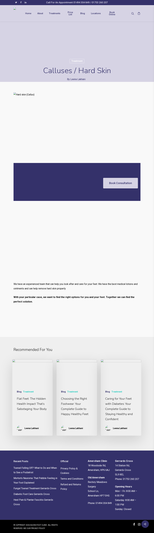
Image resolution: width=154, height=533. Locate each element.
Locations (96, 13)
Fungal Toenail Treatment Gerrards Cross (35, 488)
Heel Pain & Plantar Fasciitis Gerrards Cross (33, 502)
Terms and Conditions (71, 478)
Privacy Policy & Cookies (69, 470)
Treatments (54, 13)
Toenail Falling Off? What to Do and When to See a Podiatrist (35, 470)
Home (28, 13)
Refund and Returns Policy (70, 486)
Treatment (77, 61)
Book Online (112, 13)
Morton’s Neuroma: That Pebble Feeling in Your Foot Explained (35, 480)
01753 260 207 (100, 2)
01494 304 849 (81, 2)
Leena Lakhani (77, 79)
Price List (70, 13)
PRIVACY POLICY (38, 528)
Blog (82, 13)
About (40, 13)
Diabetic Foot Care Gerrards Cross (32, 494)
